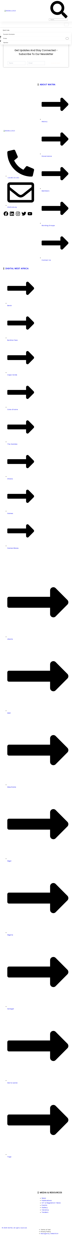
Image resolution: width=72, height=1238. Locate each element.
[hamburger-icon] (66, 24)
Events (5, 38)
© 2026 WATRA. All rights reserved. (14, 1228)
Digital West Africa (17, 268)
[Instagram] (18, 213)
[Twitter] (24, 213)
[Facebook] (6, 213)
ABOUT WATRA (47, 84)
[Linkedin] (12, 213)
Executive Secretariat (9, 34)
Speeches (5, 42)
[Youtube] (30, 213)
